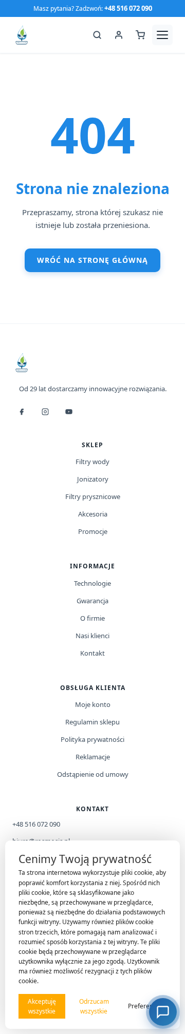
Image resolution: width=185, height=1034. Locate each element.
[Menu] (162, 35)
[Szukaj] (97, 35)
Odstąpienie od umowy (92, 774)
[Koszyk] (140, 35)
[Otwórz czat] (163, 1012)
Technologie (92, 583)
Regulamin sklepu (92, 721)
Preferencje (144, 1006)
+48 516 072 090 (128, 8)
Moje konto (92, 704)
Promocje (92, 531)
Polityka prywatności (92, 739)
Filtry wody (92, 461)
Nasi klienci (92, 635)
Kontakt (92, 653)
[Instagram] (45, 412)
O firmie (92, 618)
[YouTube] (69, 412)
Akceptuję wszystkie (42, 1006)
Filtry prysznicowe (92, 496)
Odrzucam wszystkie (94, 1006)
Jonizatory (92, 479)
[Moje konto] (118, 35)
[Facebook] (21, 412)
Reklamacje (93, 756)
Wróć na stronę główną (92, 260)
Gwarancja (92, 600)
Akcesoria (92, 514)
